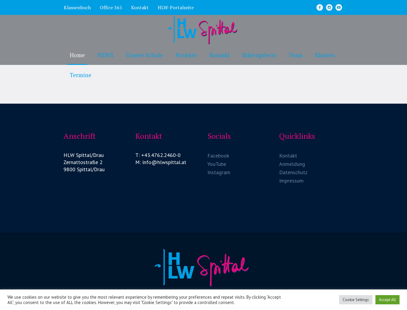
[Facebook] (319, 7)
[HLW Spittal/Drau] (203, 267)
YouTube (216, 164)
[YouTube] (338, 7)
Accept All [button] (387, 299)
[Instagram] (329, 7)
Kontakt (288, 155)
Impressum (291, 180)
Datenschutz (293, 172)
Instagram (218, 172)
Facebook (218, 155)
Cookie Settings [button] (356, 299)
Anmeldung (292, 164)
